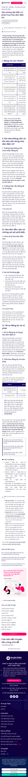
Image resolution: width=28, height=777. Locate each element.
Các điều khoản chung (7, 719)
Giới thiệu (3, 706)
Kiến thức (3, 751)
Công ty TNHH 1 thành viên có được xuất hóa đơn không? (13, 453)
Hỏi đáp (11, 7)
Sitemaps (3, 727)
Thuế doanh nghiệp (7, 611)
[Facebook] (11, 696)
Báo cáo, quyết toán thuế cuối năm (11, 739)
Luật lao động (5, 629)
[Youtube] (17, 696)
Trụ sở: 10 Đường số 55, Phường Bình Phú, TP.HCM (14, 685)
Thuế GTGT (4, 613)
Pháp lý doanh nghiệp (8, 625)
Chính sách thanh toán (7, 721)
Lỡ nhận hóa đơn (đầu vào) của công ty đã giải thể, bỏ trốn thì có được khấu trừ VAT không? (13, 559)
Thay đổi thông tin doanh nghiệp (10, 736)
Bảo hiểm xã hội (6, 627)
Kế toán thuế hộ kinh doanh (11, 744)
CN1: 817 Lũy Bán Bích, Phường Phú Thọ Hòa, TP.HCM (14, 689)
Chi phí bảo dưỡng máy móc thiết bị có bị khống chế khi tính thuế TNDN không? (13, 564)
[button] (25, 3)
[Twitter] (14, 696)
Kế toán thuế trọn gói (9, 742)
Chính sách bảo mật (7, 716)
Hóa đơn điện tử (5, 23)
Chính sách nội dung (7, 724)
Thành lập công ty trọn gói (8, 733)
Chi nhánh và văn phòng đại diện (9, 20)
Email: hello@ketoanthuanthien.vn (14, 693)
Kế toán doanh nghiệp (8, 622)
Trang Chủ (4, 7)
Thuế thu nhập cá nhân (8, 618)
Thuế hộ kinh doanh (7, 609)
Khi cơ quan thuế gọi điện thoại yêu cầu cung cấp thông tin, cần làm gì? (12, 553)
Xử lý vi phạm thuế (7, 615)
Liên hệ (3, 709)
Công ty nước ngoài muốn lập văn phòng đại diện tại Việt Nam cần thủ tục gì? (13, 441)
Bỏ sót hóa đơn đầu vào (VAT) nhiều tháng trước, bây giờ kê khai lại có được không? (13, 447)
